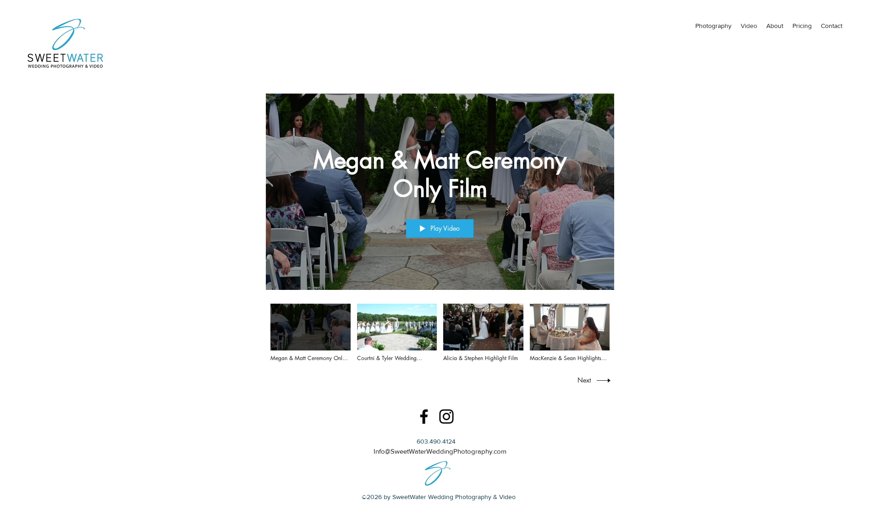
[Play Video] (310, 333)
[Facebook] (424, 416)
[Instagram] (446, 416)
